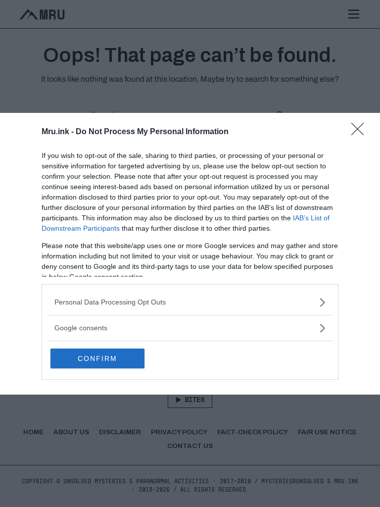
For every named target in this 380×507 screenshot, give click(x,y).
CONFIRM (97, 358)
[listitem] (190, 302)
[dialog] (190, 254)
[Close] (360, 132)
